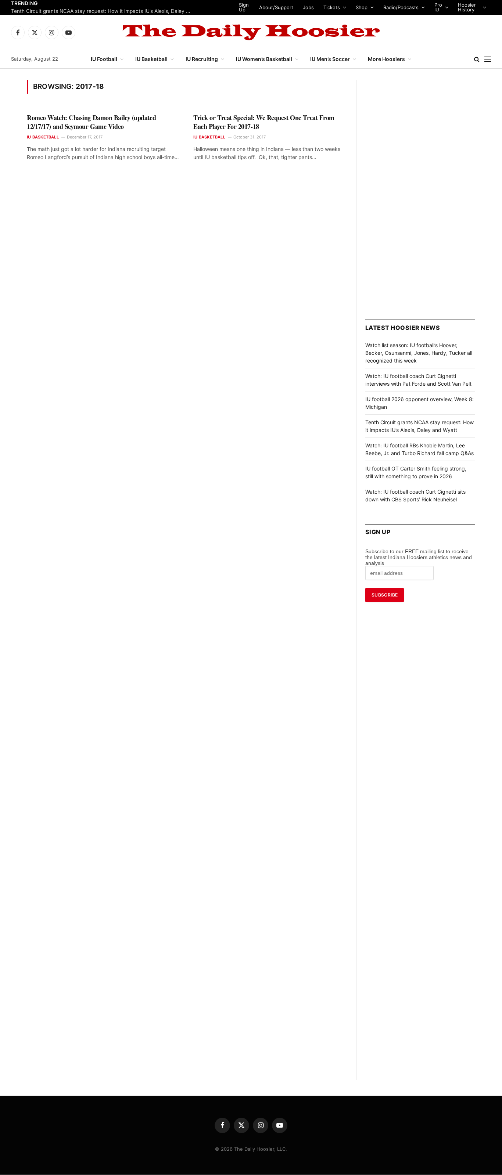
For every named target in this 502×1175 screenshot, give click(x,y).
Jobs (311, 7)
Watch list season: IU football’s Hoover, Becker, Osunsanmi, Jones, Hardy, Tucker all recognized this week (418, 353)
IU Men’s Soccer (330, 59)
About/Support (279, 7)
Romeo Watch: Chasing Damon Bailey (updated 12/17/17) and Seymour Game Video (91, 122)
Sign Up (248, 7)
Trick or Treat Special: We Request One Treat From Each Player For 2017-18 (263, 122)
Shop (365, 7)
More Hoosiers (386, 59)
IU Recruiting (202, 59)
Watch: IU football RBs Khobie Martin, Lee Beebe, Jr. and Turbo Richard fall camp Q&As (103, 11)
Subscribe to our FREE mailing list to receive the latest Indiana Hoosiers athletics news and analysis (418, 557)
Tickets (335, 7)
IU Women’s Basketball (264, 59)
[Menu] (487, 59)
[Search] (477, 59)
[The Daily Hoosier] (251, 32)
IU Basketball (151, 59)
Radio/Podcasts (404, 7)
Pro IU (441, 7)
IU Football (104, 59)
